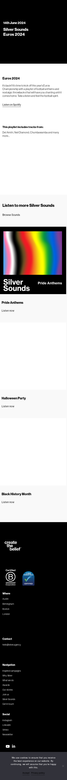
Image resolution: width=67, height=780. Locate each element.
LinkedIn (6, 725)
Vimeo (5, 729)
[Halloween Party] (33, 356)
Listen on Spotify (11, 104)
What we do (8, 680)
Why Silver (7, 675)
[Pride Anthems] (33, 260)
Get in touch (8, 703)
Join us (5, 694)
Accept (26, 773)
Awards (6, 685)
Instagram (7, 720)
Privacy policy (38, 773)
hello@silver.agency (11, 644)
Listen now (8, 310)
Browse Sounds (11, 214)
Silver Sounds (8, 699)
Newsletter (7, 734)
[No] (63, 766)
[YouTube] (8, 746)
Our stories (7, 689)
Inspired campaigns (11, 670)
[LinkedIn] (13, 746)
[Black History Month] (33, 452)
